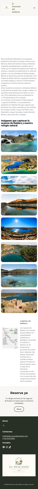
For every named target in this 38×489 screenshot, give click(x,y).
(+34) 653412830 (8, 438)
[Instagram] (7, 447)
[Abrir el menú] (34, 8)
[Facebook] (3, 447)
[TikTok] (10, 447)
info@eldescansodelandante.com (15, 436)
